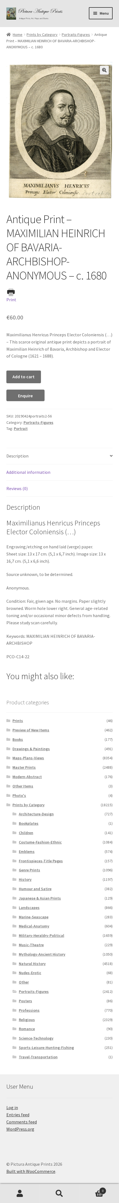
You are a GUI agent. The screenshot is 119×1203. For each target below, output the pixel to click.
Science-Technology (36, 1038)
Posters (25, 1000)
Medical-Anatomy (34, 926)
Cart (91, 1189)
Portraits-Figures (76, 34)
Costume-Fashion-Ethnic (40, 842)
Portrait (21, 428)
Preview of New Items (30, 730)
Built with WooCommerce (30, 1171)
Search (59, 1193)
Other (24, 982)
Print (11, 299)
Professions (29, 1010)
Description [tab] (17, 456)
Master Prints (24, 767)
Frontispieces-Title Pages (41, 860)
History (25, 879)
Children (26, 832)
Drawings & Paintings (31, 748)
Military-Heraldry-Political (41, 935)
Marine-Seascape (33, 916)
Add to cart (23, 376)
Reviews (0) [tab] (17, 488)
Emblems (27, 851)
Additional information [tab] (28, 472)
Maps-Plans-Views (28, 757)
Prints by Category (42, 34)
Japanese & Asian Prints (40, 898)
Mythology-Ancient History (42, 954)
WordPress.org (20, 1129)
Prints (17, 720)
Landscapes (29, 907)
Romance (27, 1028)
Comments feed (21, 1122)
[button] (104, 70)
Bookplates (28, 823)
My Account (20, 1193)
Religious (27, 1019)
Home (17, 34)
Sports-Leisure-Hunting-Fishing (46, 1047)
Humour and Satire (35, 888)
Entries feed (17, 1114)
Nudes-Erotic (30, 972)
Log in (12, 1107)
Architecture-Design (36, 813)
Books (17, 739)
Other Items (22, 786)
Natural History (32, 963)
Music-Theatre (31, 944)
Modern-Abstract (27, 776)
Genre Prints (29, 870)
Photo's (19, 795)
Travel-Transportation (38, 1056)
